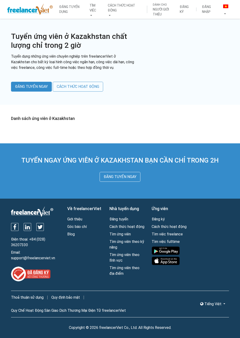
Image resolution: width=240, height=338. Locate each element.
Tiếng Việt (212, 304)
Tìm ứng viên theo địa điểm (124, 271)
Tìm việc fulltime (166, 241)
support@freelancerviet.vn (33, 258)
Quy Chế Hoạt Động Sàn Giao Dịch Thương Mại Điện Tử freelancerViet (68, 310)
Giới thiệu (74, 219)
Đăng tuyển (118, 219)
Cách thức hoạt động (121, 8)
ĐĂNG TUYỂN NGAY (31, 86)
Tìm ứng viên (120, 234)
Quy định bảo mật (65, 297)
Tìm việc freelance (167, 234)
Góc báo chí (77, 226)
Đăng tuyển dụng (69, 9)
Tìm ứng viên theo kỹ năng (126, 244)
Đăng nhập (206, 9)
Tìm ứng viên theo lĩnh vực (124, 258)
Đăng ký (184, 9)
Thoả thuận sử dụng (27, 297)
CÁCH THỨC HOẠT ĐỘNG (78, 86)
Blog (71, 234)
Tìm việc (93, 8)
